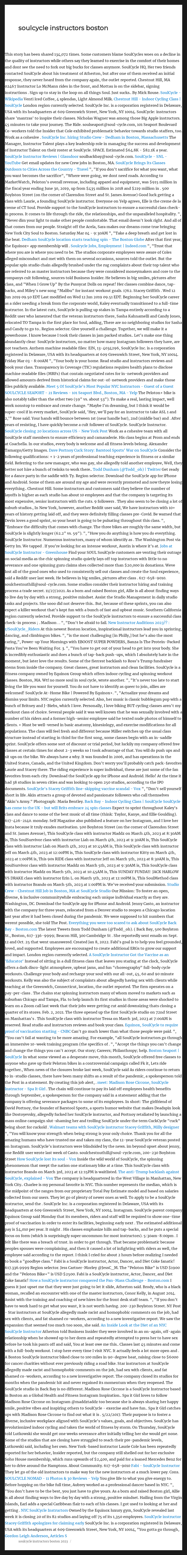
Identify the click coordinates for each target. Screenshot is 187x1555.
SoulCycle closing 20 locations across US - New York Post (56, 431)
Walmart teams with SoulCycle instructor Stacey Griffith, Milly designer (114, 1127)
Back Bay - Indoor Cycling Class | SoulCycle (123, 801)
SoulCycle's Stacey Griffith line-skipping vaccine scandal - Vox (84, 788)
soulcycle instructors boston (63, 28)
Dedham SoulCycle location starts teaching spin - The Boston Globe (83, 239)
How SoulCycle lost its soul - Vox (46, 1159)
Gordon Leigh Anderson (26, 1536)
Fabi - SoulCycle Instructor (155, 1465)
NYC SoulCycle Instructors (44, 1510)
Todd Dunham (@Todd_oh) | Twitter (127, 469)
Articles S (58, 1536)
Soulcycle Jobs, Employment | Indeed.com (108, 246)
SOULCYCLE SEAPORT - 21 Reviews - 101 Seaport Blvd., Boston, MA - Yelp (71, 392)
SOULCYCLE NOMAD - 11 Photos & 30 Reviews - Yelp (52, 1478)
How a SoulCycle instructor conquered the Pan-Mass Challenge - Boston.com (99, 1280)
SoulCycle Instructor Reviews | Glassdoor (41, 156)
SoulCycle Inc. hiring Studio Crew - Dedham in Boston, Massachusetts (105, 137)
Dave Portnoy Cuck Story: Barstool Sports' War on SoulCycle (103, 450)
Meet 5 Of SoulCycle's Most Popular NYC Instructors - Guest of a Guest (110, 386)
